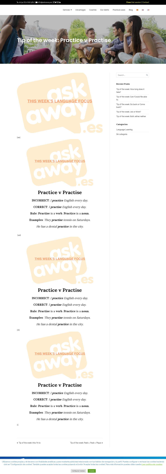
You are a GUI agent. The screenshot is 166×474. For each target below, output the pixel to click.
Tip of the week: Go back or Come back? (130, 105)
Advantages (80, 10)
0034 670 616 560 (26, 2)
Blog (131, 10)
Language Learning (124, 130)
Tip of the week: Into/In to (30, 443)
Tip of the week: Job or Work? (128, 112)
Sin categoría (121, 134)
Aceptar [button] (91, 471)
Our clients (104, 10)
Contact (145, 2)
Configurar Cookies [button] (78, 471)
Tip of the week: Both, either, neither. (131, 116)
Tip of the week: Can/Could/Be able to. (131, 98)
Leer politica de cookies (152, 464)
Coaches (93, 10)
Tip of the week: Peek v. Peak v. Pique (85, 443)
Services (66, 10)
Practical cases (119, 10)
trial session (133, 2)
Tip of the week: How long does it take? (130, 90)
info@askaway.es (44, 2)
